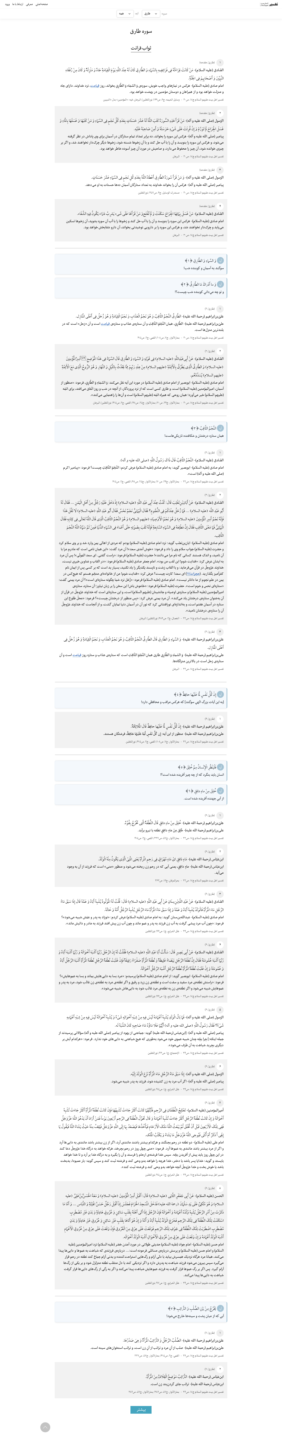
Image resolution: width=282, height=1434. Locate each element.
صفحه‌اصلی (41, 4)
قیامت (95, 86)
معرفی (29, 4)
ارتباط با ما (17, 4)
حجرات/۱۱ (193, 574)
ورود (7, 4)
